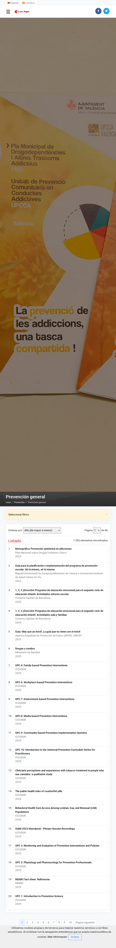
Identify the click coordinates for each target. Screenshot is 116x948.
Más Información (57, 936)
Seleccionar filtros (18, 514)
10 (70, 922)
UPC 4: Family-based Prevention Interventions (41, 665)
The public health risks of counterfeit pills (38, 791)
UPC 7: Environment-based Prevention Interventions (44, 699)
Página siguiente (85, 922)
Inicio (8, 502)
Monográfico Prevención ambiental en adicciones (43, 548)
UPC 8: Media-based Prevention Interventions (41, 716)
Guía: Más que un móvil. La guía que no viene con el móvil (47, 631)
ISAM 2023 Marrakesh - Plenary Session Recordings (45, 828)
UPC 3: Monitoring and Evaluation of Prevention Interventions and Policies (57, 845)
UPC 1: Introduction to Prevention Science (39, 896)
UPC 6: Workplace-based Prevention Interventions (43, 682)
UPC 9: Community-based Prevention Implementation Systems (51, 732)
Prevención (19, 502)
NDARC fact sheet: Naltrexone (32, 879)
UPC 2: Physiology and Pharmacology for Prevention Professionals (53, 862)
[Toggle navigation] (8, 12)
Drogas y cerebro (25, 648)
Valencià (14, 3)
